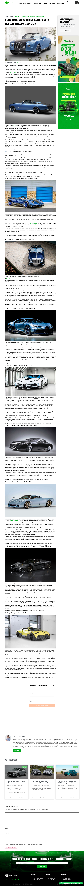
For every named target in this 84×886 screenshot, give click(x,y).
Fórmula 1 (77, 10)
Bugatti (10, 72)
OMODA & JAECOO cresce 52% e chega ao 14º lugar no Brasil (41, 782)
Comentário (8, 811)
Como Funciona (22, 3)
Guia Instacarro (60, 3)
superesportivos (33, 70)
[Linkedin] (12, 879)
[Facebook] (6, 879)
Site (5, 838)
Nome (6, 828)
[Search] (77, 2)
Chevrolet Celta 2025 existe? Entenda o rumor (16, 782)
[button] (71, 883)
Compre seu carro (47, 3)
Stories (53, 3)
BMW (14, 125)
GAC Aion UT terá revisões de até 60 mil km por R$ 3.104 (67, 782)
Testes (23, 10)
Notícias (7, 10)
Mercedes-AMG (33, 223)
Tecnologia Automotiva (51, 10)
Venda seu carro (37, 3)
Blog (7, 16)
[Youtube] (15, 879)
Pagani (15, 72)
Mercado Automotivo (37, 10)
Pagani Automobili (13, 520)
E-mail (7, 833)
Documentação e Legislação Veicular (65, 10)
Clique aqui (66, 30)
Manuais (29, 3)
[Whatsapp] (21, 879)
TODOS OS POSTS (16, 750)
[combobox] (71, 2)
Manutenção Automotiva (15, 10)
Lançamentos (29, 10)
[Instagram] (9, 879)
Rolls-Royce (9, 278)
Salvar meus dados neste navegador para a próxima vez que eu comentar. (24, 844)
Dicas (44, 10)
